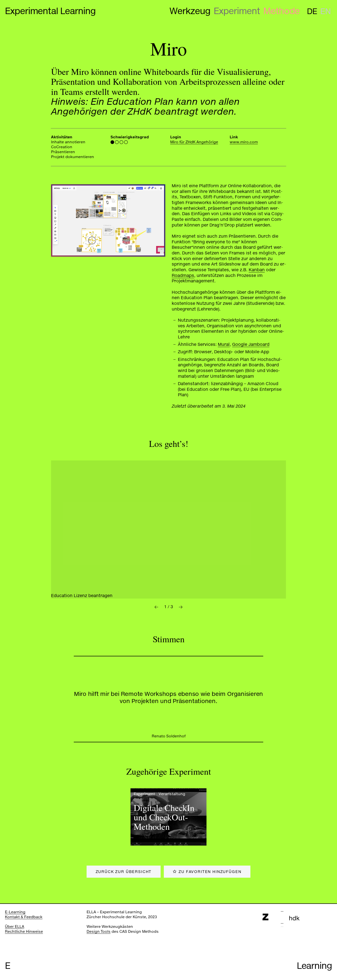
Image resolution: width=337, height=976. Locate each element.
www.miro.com (244, 142)
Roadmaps (183, 275)
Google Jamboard (250, 344)
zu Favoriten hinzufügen (210, 871)
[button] (156, 607)
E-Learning (15, 912)
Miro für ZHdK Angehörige (194, 142)
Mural (224, 344)
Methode (281, 11)
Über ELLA (14, 926)
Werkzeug (189, 11)
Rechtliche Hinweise (24, 931)
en (325, 11)
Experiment (237, 11)
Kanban (257, 269)
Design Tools (99, 931)
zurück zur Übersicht (124, 871)
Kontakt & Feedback (23, 916)
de (312, 11)
